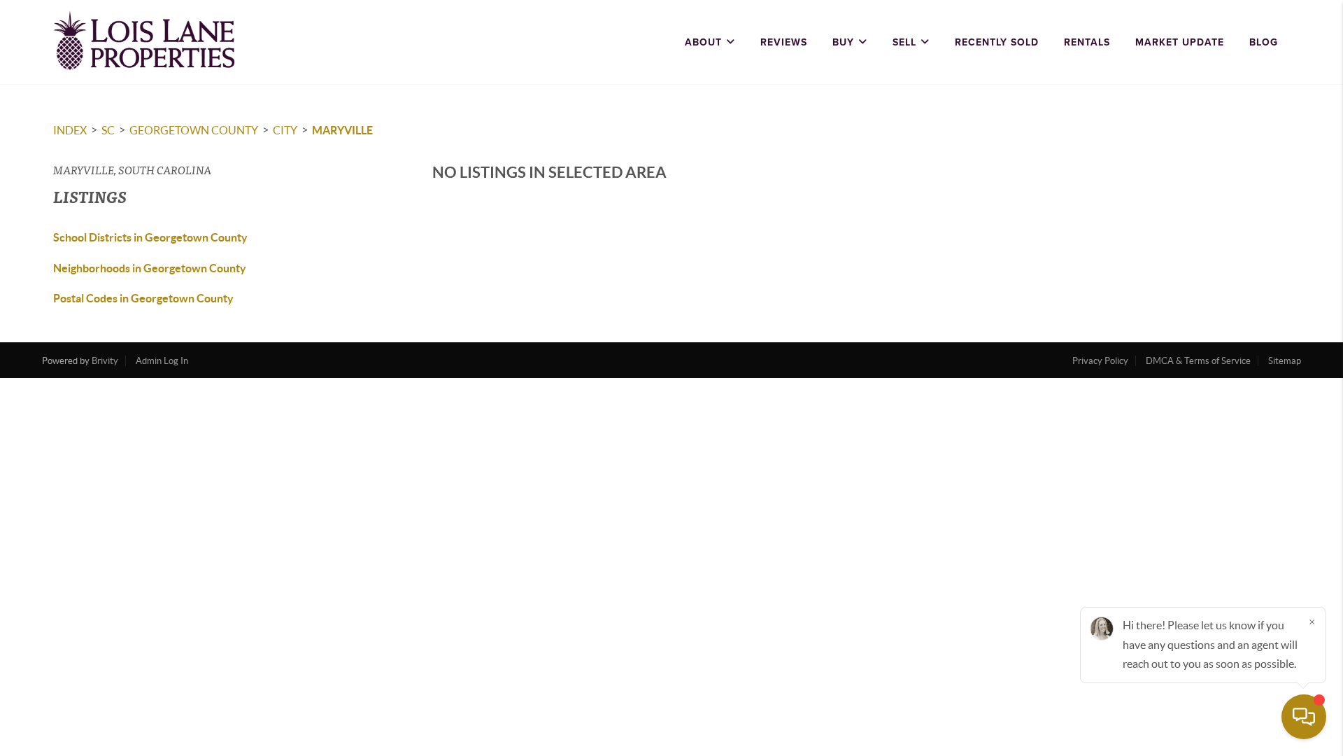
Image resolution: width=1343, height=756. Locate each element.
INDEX (70, 130)
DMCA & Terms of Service (1198, 361)
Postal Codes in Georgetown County (143, 298)
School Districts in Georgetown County (150, 237)
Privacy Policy (1100, 361)
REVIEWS (783, 42)
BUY (843, 42)
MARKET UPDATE (1179, 42)
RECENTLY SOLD (997, 42)
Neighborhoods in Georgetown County (149, 268)
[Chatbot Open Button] (1303, 716)
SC (108, 130)
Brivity (105, 361)
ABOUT (703, 42)
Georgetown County (193, 130)
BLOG (1263, 42)
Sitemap (1284, 361)
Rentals (1087, 42)
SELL (904, 42)
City (285, 130)
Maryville (342, 130)
